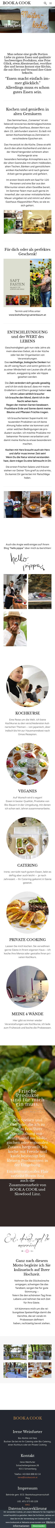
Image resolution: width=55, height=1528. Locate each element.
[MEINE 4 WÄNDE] (27, 987)
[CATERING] (27, 839)
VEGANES (27, 791)
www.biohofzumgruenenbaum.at (27, 314)
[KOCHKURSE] (27, 687)
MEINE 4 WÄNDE (27, 1014)
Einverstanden (39, 1526)
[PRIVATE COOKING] (27, 913)
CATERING (27, 865)
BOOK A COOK (17, 3)
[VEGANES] (27, 764)
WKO (27, 1505)
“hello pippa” (17, 548)
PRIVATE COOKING (27, 940)
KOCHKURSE (27, 713)
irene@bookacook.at (27, 1477)
